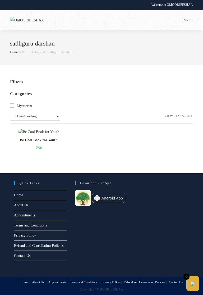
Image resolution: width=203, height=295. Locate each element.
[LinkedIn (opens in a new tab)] (30, 5)
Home (14, 52)
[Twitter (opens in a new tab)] (12, 5)
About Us (21, 205)
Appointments (24, 215)
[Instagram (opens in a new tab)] (24, 5)
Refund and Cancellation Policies (38, 246)
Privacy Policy (25, 235)
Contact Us (22, 256)
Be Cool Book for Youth (39, 140)
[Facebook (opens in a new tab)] (18, 5)
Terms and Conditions (30, 225)
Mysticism (24, 106)
